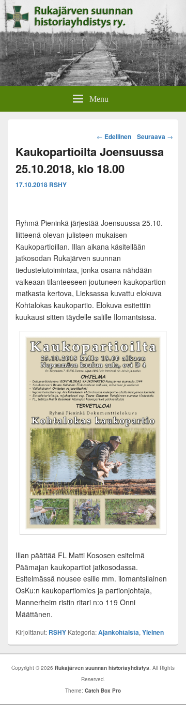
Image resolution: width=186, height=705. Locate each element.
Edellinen (114, 136)
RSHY (58, 184)
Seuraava (155, 136)
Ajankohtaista (118, 632)
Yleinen (153, 632)
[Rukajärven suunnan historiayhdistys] (93, 83)
